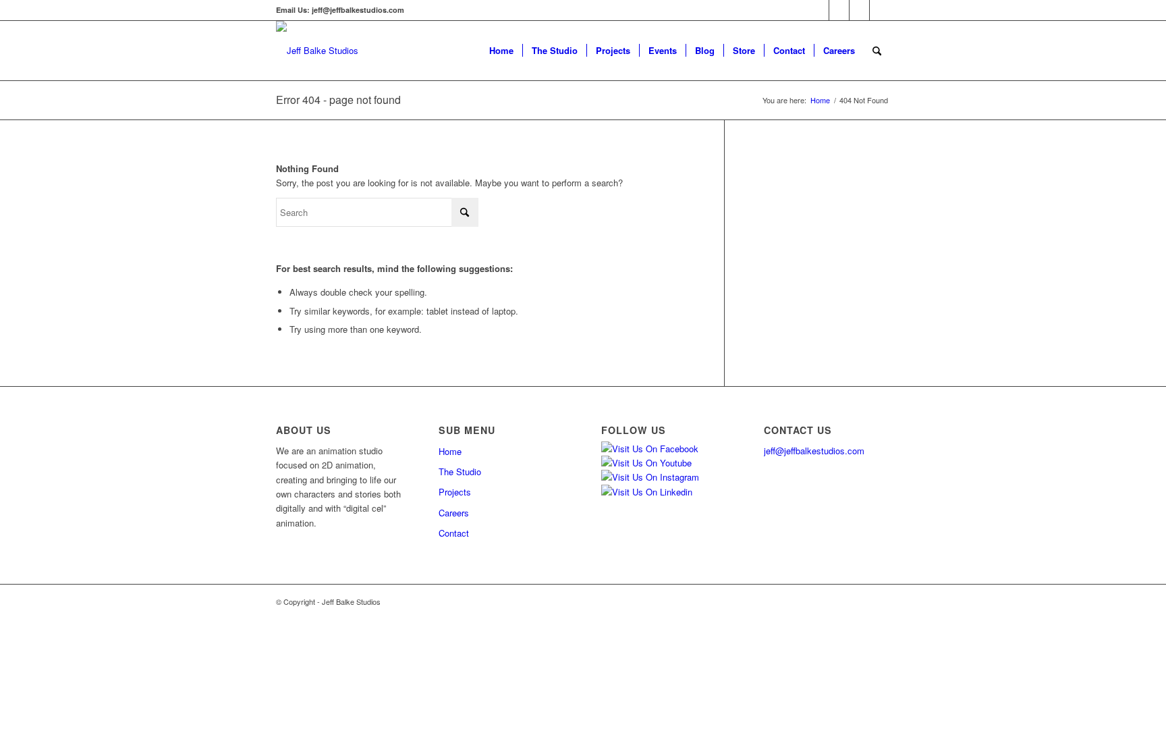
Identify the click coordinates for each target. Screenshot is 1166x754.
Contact (454, 533)
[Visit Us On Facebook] (649, 448)
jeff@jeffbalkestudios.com (814, 450)
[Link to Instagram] (839, 10)
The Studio (460, 471)
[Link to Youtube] (859, 10)
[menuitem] (501, 50)
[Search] (877, 50)
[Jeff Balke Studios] (317, 50)
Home (450, 451)
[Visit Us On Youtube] (646, 462)
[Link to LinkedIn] (880, 10)
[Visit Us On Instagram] (650, 476)
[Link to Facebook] (819, 10)
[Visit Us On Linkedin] (646, 491)
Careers (454, 512)
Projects (455, 491)
